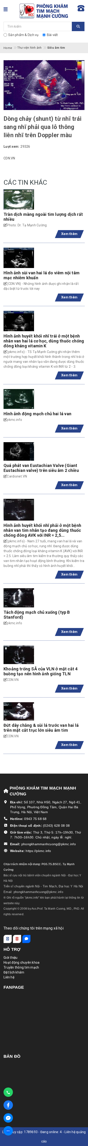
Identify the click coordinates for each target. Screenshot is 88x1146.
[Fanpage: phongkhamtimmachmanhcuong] (8, 1105)
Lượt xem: (11, 146)
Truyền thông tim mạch (21, 967)
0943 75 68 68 (35, 819)
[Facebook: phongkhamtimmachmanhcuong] (8, 1118)
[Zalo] (26, 939)
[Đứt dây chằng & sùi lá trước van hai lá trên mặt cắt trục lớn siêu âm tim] (19, 711)
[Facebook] (8, 939)
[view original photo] (44, 85)
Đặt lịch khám (14, 972)
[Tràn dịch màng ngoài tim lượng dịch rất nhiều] (19, 199)
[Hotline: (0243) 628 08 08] (8, 1092)
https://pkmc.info (38, 851)
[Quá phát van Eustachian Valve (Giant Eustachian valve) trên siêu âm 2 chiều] (19, 451)
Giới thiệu (11, 957)
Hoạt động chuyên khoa (21, 962)
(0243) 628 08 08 (56, 825)
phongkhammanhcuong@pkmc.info (48, 844)
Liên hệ (9, 977)
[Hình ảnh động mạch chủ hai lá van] (19, 399)
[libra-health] (44, 10)
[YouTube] (17, 939)
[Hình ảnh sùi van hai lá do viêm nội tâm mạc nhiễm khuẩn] (19, 258)
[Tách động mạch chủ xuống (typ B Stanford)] (19, 597)
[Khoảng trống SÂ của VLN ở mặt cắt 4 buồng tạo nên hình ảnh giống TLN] (19, 654)
